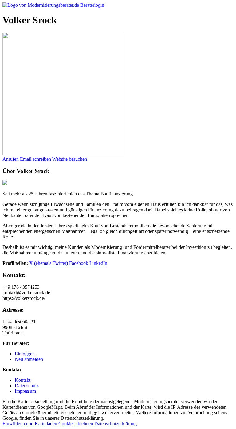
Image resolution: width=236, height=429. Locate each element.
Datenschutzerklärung (115, 423)
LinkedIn (98, 263)
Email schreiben (36, 159)
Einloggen (25, 353)
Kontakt (22, 380)
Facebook (79, 263)
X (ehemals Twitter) (49, 263)
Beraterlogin (92, 5)
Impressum (25, 391)
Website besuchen (69, 159)
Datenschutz (27, 385)
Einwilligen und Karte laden (29, 423)
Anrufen (11, 159)
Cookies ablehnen (75, 423)
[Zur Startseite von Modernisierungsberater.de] (40, 5)
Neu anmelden (29, 359)
